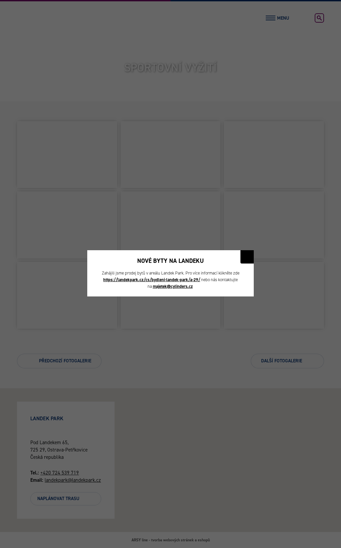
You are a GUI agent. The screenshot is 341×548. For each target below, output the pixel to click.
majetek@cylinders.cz (173, 286)
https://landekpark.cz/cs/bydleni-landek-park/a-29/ (151, 279)
